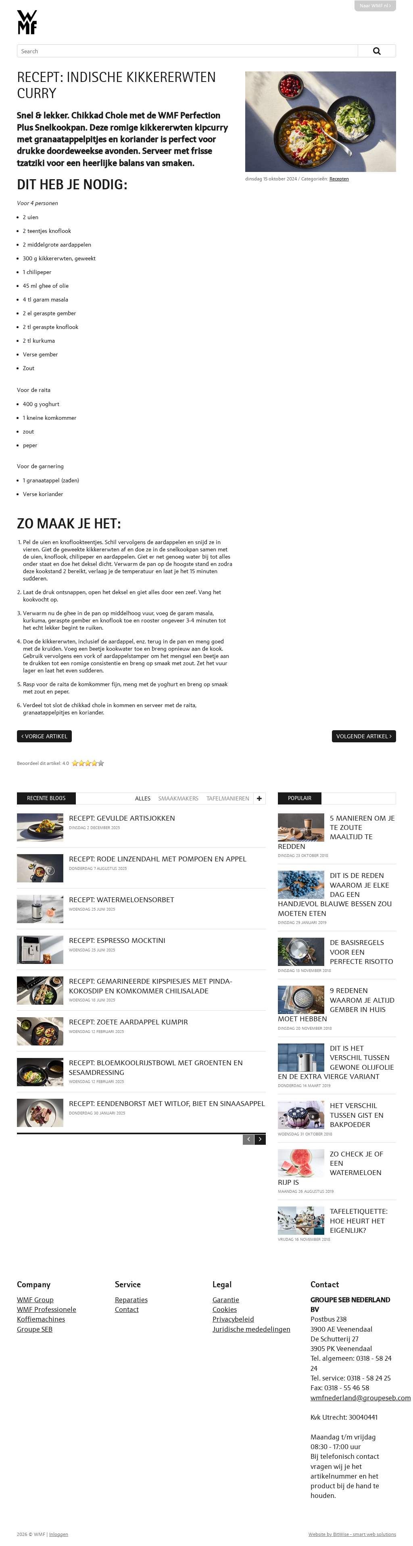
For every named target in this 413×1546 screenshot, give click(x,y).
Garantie (226, 1300)
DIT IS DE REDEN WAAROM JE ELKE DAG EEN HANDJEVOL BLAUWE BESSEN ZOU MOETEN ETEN (335, 894)
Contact (127, 1309)
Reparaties (131, 1300)
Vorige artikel (46, 736)
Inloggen (58, 1534)
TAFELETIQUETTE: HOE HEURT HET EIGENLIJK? (359, 1220)
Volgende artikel (362, 736)
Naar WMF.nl (374, 5)
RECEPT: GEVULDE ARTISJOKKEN (122, 818)
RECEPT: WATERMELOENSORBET (121, 899)
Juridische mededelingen (251, 1329)
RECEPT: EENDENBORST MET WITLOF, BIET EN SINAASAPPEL (167, 1103)
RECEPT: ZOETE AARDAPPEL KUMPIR (128, 1022)
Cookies (225, 1309)
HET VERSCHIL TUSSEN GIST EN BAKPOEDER (357, 1115)
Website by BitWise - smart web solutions (352, 1534)
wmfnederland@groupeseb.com (361, 1398)
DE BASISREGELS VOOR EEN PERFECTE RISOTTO (361, 952)
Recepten (339, 179)
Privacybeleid (233, 1319)
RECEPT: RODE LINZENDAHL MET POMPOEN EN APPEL (157, 859)
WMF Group (35, 1300)
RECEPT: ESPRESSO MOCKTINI (117, 940)
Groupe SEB (34, 1329)
